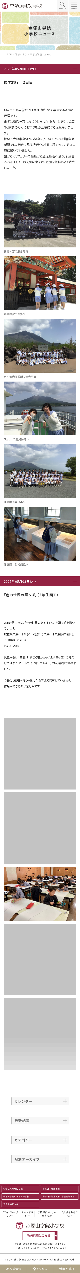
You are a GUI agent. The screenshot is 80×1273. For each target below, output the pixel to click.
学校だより (21, 54)
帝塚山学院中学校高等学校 (16, 1196)
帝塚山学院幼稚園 (51, 1188)
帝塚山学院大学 (10, 1204)
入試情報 (15, 1268)
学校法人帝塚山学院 (13, 1188)
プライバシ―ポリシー (10, 1214)
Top (9, 54)
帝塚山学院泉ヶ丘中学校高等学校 (59, 1196)
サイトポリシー (27, 1214)
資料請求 (68, 1268)
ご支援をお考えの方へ (69, 1214)
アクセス (42, 1268)
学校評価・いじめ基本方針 (46, 1214)
